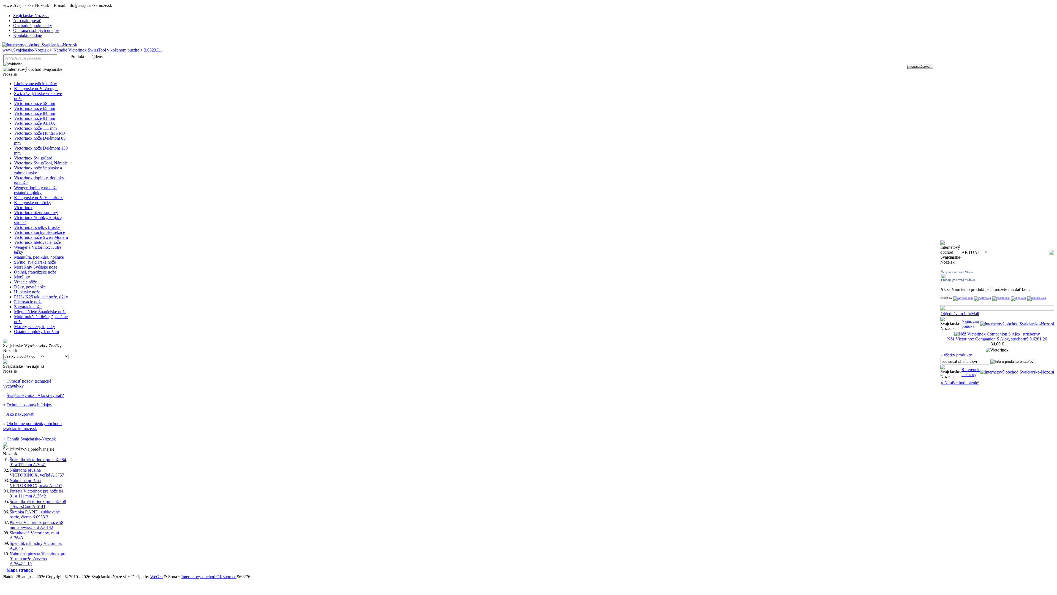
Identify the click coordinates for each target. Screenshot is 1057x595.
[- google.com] (1001, 297)
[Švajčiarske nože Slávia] (943, 276)
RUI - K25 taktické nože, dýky (41, 296)
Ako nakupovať (27, 20)
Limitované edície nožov (35, 83)
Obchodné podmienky (32, 25)
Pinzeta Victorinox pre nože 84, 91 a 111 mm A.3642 (37, 493)
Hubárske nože (27, 292)
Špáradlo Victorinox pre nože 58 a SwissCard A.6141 (38, 504)
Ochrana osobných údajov (36, 30)
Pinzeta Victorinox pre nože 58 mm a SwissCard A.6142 (36, 525)
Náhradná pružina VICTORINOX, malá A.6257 (36, 483)
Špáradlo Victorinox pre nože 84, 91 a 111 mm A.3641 (38, 462)
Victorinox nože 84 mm (34, 113)
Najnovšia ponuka (970, 324)
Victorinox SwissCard (33, 158)
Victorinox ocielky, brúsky (37, 227)
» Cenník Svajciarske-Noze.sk (29, 439)
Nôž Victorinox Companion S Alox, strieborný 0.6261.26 (997, 339)
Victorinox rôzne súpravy (36, 212)
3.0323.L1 (153, 50)
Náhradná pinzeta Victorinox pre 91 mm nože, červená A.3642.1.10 (38, 558)
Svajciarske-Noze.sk (31, 15)
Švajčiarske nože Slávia (957, 272)
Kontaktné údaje (27, 35)
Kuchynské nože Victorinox (38, 197)
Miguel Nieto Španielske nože (40, 311)
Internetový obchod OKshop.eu (208, 576)
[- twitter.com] (982, 297)
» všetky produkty (956, 355)
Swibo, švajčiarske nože (35, 262)
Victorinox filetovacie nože (37, 242)
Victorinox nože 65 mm (34, 108)
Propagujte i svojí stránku (958, 280)
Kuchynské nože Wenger (36, 88)
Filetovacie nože (28, 301)
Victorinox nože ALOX (34, 123)
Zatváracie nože (28, 306)
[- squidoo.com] (1036, 297)
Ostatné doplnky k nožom (36, 331)
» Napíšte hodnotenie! (960, 382)
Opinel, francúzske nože (35, 272)
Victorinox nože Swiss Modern (41, 237)
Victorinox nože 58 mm (34, 103)
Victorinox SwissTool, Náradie (41, 163)
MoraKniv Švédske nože (35, 267)
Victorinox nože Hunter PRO (39, 133)
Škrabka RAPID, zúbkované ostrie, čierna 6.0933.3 (35, 514)
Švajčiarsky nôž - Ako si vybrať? (35, 395)
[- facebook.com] (963, 297)
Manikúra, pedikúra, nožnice (39, 257)
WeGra (156, 576)
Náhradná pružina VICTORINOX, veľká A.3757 (37, 472)
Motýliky (22, 277)
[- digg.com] (1018, 297)
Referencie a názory (970, 372)
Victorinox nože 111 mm (35, 128)
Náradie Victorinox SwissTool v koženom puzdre (96, 50)
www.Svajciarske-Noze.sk (25, 50)
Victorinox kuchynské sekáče (39, 232)
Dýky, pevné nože (30, 287)
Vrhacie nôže (25, 282)
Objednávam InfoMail (960, 313)
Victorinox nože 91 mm (34, 118)
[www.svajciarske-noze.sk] (39, 44)
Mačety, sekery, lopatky (34, 326)
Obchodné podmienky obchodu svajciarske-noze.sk (32, 426)
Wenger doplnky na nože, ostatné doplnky (36, 190)
